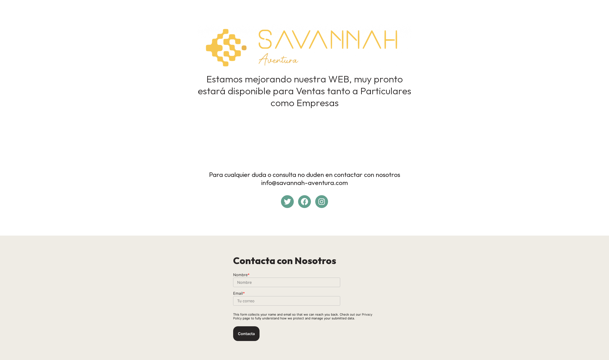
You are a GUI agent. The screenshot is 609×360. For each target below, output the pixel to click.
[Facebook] (304, 201)
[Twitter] (287, 201)
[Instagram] (321, 201)
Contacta (246, 333)
